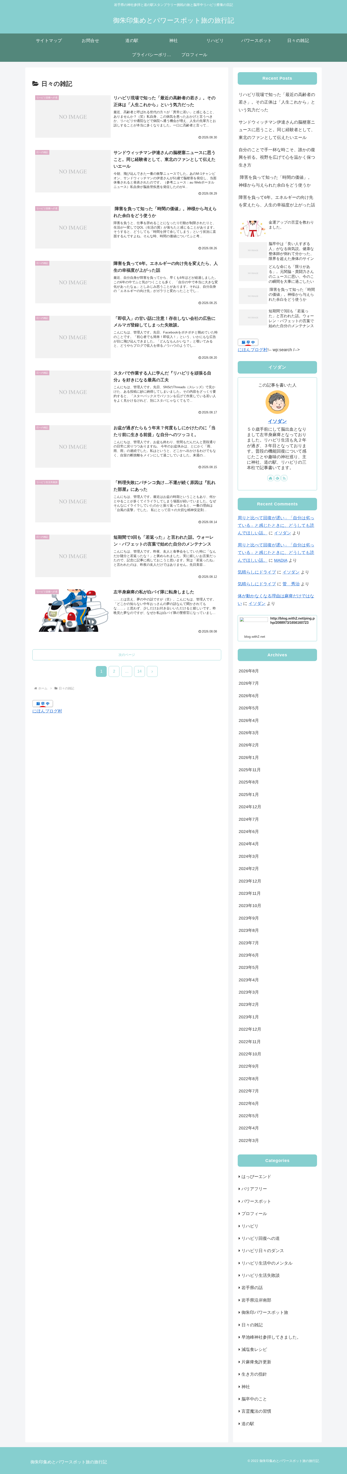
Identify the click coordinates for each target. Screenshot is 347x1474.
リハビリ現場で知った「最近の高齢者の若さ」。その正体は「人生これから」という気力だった (277, 102)
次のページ (126, 655)
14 (139, 671)
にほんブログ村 (47, 711)
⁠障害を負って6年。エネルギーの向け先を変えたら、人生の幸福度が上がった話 (277, 201)
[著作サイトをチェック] (270, 478)
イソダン (277, 421)
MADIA (280, 560)
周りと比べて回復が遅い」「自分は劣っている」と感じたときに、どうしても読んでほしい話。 (276, 526)
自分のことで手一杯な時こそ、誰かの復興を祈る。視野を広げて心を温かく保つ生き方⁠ (277, 157)
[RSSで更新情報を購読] (284, 478)
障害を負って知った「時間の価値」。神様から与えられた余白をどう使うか (275, 181)
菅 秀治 (291, 584)
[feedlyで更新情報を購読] (277, 478)
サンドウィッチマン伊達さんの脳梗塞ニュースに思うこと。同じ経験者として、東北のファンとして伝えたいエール (277, 130)
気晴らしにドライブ (257, 572)
